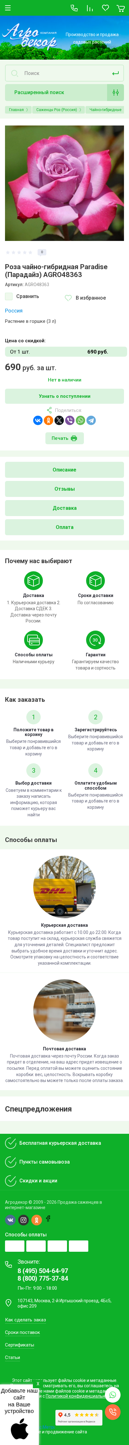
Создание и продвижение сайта (54, 1431)
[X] (59, 420)
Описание (64, 470)
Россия (14, 310)
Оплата (65, 527)
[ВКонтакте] (38, 420)
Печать (60, 438)
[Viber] (70, 420)
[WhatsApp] (80, 420)
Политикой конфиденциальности (80, 1396)
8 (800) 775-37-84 (43, 1278)
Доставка (65, 508)
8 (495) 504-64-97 (43, 1271)
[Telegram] (91, 420)
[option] (64, 183)
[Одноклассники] (48, 420)
